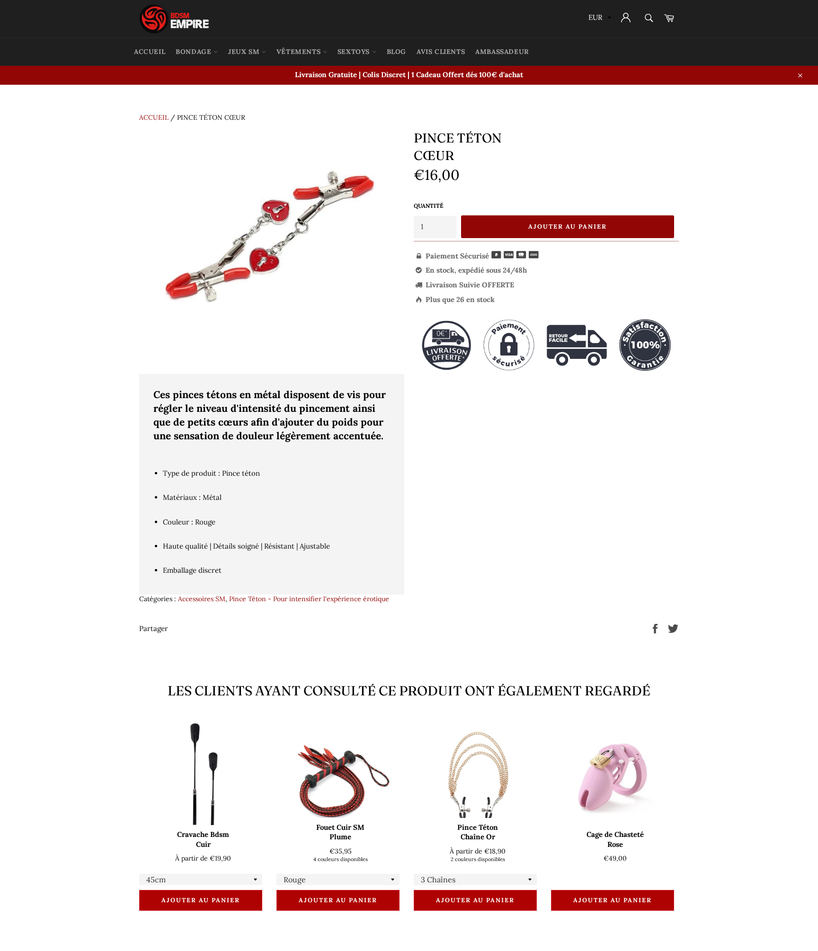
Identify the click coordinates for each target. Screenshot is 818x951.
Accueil (154, 117)
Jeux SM (245, 51)
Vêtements (299, 51)
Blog (396, 51)
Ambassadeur (502, 51)
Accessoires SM (201, 599)
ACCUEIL (149, 51)
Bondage (194, 51)
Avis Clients (441, 51)
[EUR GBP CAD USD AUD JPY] (598, 18)
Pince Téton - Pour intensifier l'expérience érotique (309, 599)
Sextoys (355, 51)
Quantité (428, 205)
